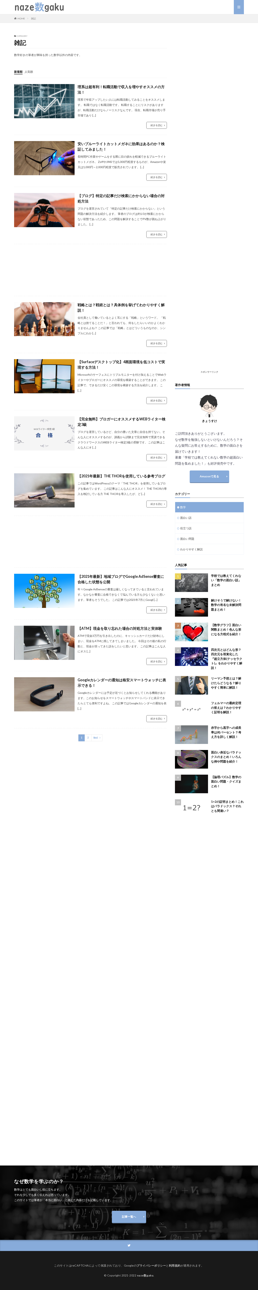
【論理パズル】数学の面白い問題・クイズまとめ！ (226, 781)
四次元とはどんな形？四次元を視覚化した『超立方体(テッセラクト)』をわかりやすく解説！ (226, 659)
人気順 (29, 71)
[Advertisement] (90, 270)
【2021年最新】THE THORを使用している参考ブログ (121, 476)
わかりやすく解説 (191, 549)
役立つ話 (185, 528)
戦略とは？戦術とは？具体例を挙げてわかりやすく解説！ (121, 307)
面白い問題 (187, 538)
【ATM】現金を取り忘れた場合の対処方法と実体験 (120, 628)
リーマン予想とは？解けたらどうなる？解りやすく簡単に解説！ (226, 682)
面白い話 (185, 517)
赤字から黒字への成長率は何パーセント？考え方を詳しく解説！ (226, 732)
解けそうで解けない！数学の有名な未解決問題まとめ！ (226, 604)
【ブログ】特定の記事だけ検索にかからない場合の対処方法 (121, 198)
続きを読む (157, 125)
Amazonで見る (209, 476)
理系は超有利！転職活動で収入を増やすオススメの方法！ (121, 89)
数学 (183, 507)
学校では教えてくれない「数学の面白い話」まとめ (226, 580)
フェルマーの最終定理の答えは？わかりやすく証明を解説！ (226, 707)
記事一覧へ (129, 1216)
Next (96, 737)
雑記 (33, 18)
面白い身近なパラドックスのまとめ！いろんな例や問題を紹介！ (226, 756)
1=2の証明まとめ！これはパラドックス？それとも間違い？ (227, 806)
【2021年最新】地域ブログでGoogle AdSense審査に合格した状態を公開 (121, 579)
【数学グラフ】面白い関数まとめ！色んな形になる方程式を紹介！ (226, 629)
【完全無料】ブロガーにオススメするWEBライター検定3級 (121, 422)
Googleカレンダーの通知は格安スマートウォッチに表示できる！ (122, 683)
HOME (21, 18)
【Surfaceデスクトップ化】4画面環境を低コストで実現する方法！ (121, 364)
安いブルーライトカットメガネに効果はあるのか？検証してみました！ (121, 146)
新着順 (18, 71)
